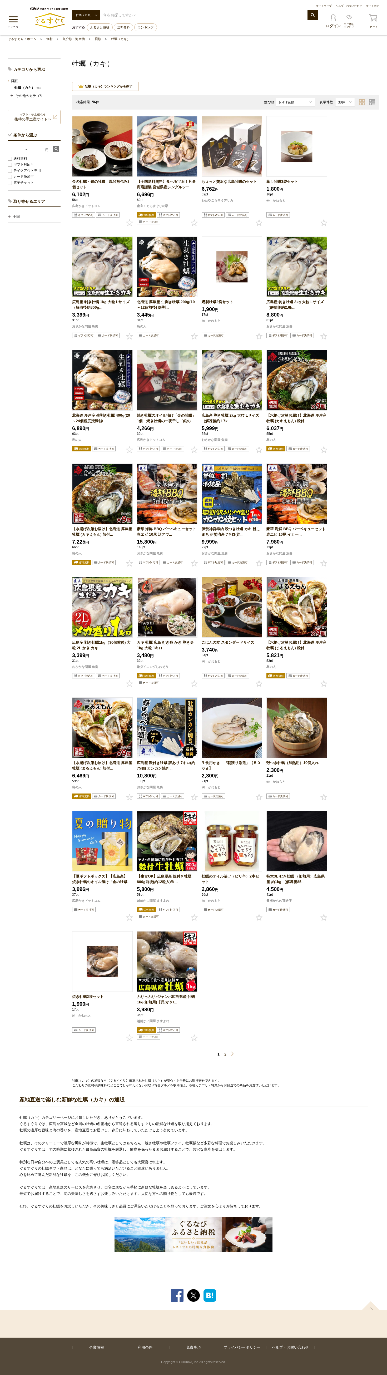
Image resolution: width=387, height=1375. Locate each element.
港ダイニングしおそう (152, 667)
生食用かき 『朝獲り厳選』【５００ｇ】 (231, 765)
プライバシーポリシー (242, 1347)
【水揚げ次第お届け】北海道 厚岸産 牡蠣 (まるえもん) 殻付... (296, 645)
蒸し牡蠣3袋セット (282, 181)
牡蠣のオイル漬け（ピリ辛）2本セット (230, 879)
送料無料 (123, 27)
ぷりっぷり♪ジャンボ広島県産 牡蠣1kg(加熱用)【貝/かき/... (166, 999)
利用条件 (145, 1347)
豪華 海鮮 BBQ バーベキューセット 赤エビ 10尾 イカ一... (296, 531)
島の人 (141, 326)
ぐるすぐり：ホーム (22, 39)
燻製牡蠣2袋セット (217, 302)
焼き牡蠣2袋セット (88, 996)
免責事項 (193, 1347)
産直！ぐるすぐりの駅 (152, 206)
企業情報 (96, 1347)
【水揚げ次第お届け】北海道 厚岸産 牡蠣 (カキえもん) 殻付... (296, 418)
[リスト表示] (372, 102)
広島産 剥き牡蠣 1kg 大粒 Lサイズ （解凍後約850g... (101, 304)
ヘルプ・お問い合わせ (349, 5)
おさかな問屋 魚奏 (85, 326)
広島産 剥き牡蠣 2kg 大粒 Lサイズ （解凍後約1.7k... (230, 418)
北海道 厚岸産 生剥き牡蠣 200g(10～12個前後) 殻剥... (166, 304)
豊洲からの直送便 (279, 901)
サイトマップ (324, 5)
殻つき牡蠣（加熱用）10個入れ (292, 763)
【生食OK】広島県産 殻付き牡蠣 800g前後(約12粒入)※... (164, 879)
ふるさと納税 (99, 27)
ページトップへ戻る (370, 1305)
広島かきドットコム (86, 206)
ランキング (145, 27)
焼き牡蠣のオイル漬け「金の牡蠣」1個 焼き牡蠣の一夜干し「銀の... (166, 418)
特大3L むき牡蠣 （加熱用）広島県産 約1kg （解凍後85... (295, 879)
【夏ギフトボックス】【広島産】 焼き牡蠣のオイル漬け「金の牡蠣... (101, 879)
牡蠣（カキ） (120, 39)
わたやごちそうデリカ (217, 200)
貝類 (98, 39)
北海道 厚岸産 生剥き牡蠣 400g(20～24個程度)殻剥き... (101, 418)
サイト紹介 (372, 5)
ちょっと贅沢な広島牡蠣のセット (229, 181)
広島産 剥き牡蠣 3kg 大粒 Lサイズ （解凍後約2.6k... (295, 304)
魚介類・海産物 (74, 39)
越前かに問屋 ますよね (153, 901)
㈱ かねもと (275, 200)
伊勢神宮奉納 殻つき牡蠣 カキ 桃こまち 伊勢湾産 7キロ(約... (231, 531)
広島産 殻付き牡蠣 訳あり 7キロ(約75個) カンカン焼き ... (166, 765)
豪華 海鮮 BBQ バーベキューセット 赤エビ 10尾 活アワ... (166, 531)
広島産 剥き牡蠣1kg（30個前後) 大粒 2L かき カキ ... (101, 645)
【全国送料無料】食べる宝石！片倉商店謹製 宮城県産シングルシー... (166, 184)
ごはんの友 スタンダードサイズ (228, 642)
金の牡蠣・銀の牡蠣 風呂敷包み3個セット (101, 184)
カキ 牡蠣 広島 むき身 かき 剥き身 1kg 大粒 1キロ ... (165, 645)
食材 (49, 39)
